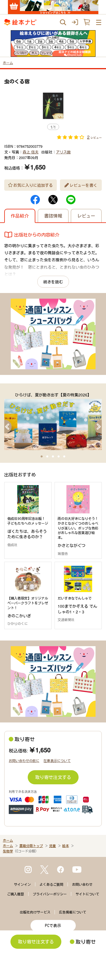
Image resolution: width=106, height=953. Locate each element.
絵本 (65, 845)
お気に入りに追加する (33, 185)
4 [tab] (59, 456)
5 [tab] (64, 456)
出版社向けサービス (35, 912)
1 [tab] (42, 456)
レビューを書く (83, 185)
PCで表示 (53, 926)
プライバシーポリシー (50, 894)
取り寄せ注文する (53, 777)
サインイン (22, 884)
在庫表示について (57, 760)
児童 (52, 845)
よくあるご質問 (51, 884)
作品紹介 (20, 215)
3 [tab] (53, 456)
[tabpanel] (53, 421)
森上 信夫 (30, 152)
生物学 (8, 851)
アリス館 (63, 152)
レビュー (86, 215)
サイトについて (87, 894)
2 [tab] (47, 456)
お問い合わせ (82, 884)
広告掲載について (72, 912)
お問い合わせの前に (24, 760)
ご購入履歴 (15, 894)
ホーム (8, 62)
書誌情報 (53, 215)
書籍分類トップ (31, 845)
